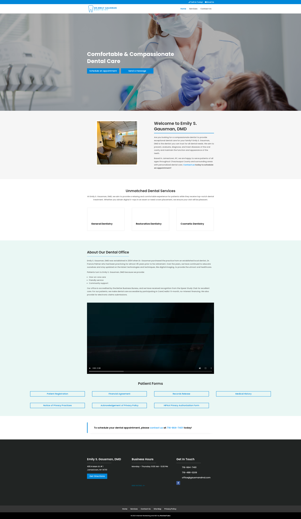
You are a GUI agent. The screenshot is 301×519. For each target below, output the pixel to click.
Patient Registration (57, 393)
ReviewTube (165, 514)
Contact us (189, 164)
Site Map (157, 507)
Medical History (243, 393)
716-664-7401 (175, 427)
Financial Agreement (119, 393)
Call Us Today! (196, 2)
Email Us (210, 2)
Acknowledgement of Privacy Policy (119, 405)
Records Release (181, 393)
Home (183, 9)
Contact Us (205, 9)
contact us (156, 427)
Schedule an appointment (103, 70)
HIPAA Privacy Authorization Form (181, 405)
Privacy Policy (170, 507)
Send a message (137, 70)
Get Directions (97, 476)
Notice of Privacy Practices (57, 405)
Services (193, 9)
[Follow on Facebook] (178, 483)
